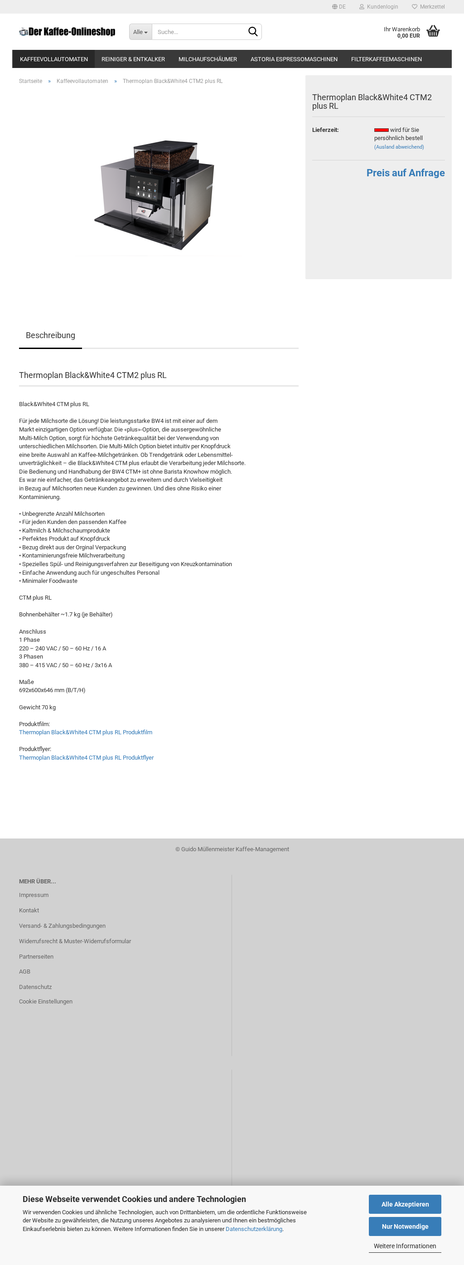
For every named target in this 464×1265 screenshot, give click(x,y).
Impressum (33, 895)
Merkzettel (431, 7)
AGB (24, 971)
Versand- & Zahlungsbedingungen (62, 925)
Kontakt (29, 910)
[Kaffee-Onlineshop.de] (67, 32)
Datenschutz (35, 987)
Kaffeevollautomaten (54, 59)
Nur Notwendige (405, 1226)
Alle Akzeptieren (405, 1204)
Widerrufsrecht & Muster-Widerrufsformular (75, 941)
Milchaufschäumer (208, 59)
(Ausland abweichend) (399, 147)
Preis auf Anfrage (406, 173)
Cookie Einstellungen (45, 1001)
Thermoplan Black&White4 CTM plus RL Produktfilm (85, 732)
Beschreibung (50, 335)
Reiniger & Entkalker (133, 59)
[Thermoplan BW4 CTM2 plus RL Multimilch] (158, 193)
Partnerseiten (36, 956)
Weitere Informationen (405, 1246)
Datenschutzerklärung (254, 1229)
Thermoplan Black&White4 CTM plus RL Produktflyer (86, 757)
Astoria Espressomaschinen (294, 59)
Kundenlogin (381, 7)
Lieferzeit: (325, 129)
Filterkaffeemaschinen (386, 59)
